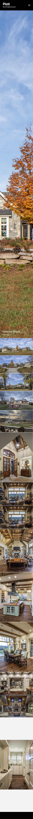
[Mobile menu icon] (29, 5)
